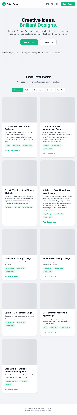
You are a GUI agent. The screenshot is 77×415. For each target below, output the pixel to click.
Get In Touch (67, 4)
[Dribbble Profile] (57, 4)
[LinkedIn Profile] (47, 4)
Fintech (27, 90)
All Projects (17, 90)
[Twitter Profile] (52, 4)
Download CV (48, 42)
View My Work (29, 42)
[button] (19, 127)
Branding (50, 90)
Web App (60, 90)
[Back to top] (71, 411)
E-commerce (38, 90)
